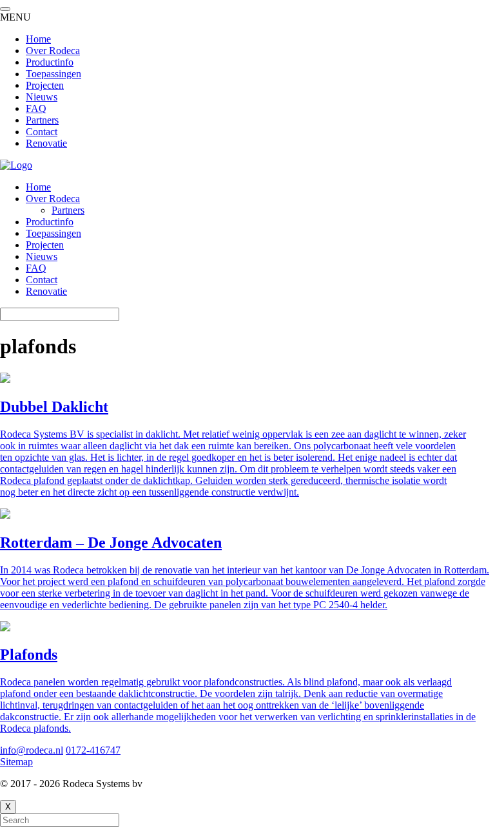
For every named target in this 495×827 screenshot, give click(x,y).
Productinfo (49, 221)
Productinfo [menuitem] (49, 62)
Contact (41, 279)
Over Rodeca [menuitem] (53, 50)
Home (38, 186)
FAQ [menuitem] (36, 108)
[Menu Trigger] (5, 9)
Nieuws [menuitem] (41, 96)
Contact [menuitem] (41, 131)
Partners (68, 210)
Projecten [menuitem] (45, 85)
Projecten (45, 244)
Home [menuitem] (38, 38)
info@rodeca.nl (31, 750)
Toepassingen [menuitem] (53, 73)
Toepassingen (53, 233)
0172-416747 (93, 750)
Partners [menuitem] (42, 120)
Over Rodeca (53, 198)
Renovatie (46, 291)
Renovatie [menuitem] (46, 143)
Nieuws (41, 256)
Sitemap (16, 761)
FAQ (36, 268)
